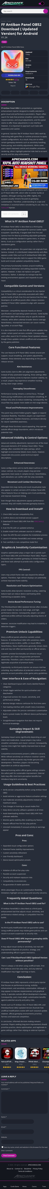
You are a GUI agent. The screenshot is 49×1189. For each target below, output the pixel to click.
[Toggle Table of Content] (22, 214)
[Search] (45, 11)
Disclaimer (27, 1169)
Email (3, 1127)
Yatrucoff (4, 208)
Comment (5, 1089)
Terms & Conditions (25, 1171)
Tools (9, 21)
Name (4, 1117)
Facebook (5, 92)
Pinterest (24, 92)
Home (3, 21)
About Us (10, 1169)
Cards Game (15, 1186)
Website (4, 1137)
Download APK (14, 75)
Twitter (15, 92)
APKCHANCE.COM (34, 1165)
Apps (5, 1186)
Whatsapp (43, 92)
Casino (34, 1186)
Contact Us (18, 1169)
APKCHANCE (39, 521)
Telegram (33, 92)
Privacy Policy (37, 1169)
